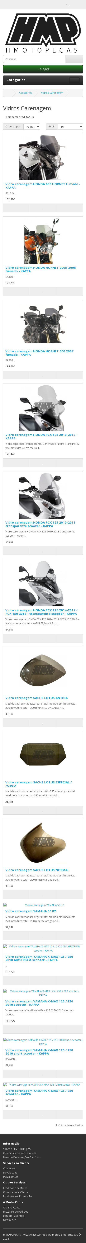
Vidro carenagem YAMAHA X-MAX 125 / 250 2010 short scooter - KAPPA (39, 1052)
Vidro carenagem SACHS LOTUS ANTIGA (36, 698)
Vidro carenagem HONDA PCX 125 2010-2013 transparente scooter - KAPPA (40, 524)
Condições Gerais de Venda (19, 1153)
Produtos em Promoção (17, 1196)
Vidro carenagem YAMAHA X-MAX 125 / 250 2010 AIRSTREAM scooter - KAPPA (39, 958)
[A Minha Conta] (64, 4)
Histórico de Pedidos (15, 1211)
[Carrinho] (74, 4)
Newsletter (9, 1220)
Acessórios (25, 93)
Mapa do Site (11, 1176)
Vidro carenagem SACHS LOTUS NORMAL (37, 870)
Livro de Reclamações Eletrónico (22, 1157)
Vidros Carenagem (52, 93)
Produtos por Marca (15, 1188)
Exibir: (52, 126)
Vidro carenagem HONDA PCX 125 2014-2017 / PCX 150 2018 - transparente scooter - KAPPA (41, 612)
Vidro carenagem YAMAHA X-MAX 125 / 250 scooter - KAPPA (39, 1092)
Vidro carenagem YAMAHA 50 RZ (30, 911)
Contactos (9, 1168)
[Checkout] (79, 4)
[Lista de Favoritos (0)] (70, 4)
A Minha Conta (11, 1207)
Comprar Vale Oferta (15, 1192)
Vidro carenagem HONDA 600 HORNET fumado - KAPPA (42, 185)
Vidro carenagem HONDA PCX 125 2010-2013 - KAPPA (41, 436)
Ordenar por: (13, 126)
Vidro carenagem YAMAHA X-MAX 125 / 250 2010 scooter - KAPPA (39, 1003)
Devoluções (10, 1172)
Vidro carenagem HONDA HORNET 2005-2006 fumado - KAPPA (40, 269)
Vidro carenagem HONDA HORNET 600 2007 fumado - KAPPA (39, 353)
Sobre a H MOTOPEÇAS (16, 1149)
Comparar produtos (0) (20, 117)
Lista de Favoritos (13, 1216)
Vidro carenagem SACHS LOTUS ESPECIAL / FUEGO (38, 784)
